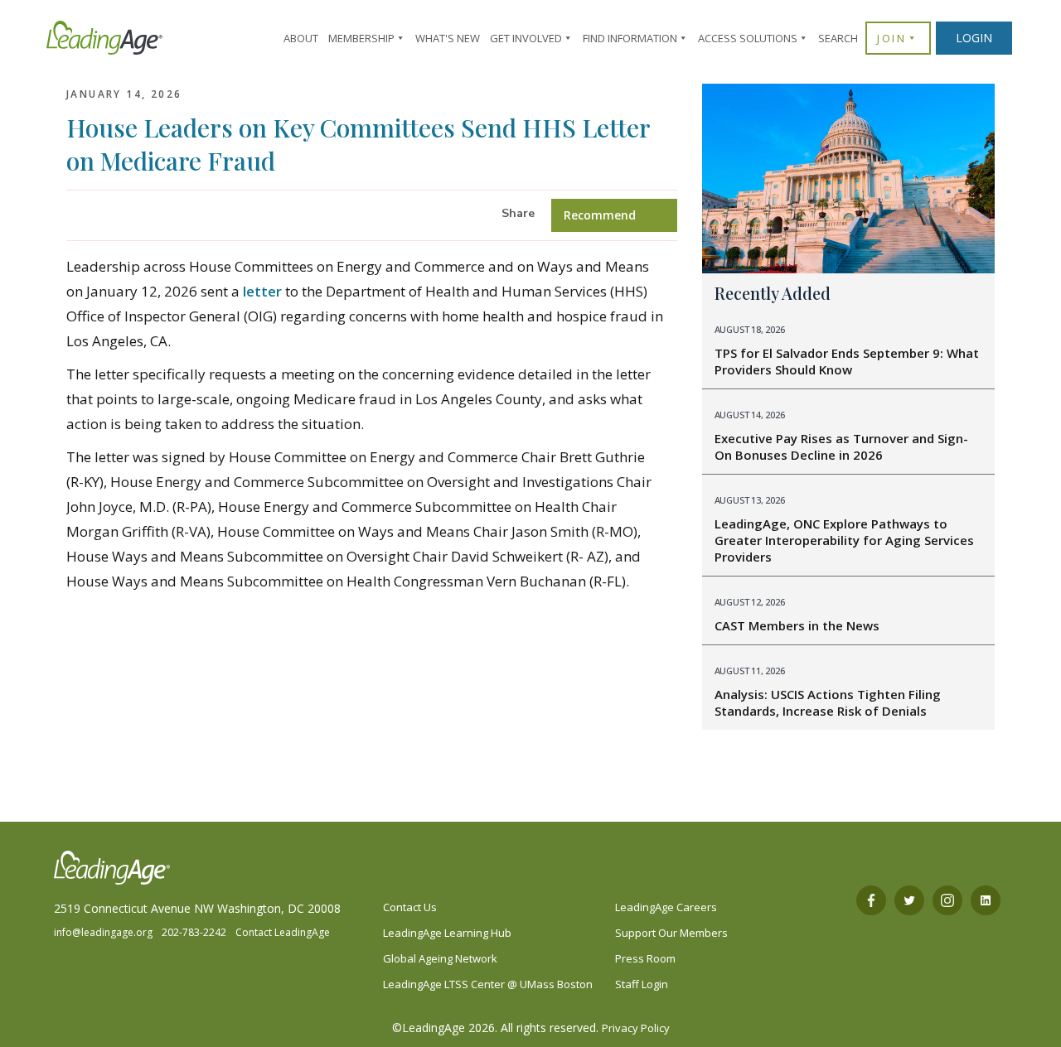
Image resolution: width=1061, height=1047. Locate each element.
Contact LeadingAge (282, 932)
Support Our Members (671, 932)
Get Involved (526, 38)
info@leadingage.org (103, 932)
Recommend (600, 215)
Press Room (645, 958)
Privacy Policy (636, 1027)
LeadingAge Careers (666, 907)
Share (518, 213)
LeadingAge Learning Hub (447, 932)
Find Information (630, 38)
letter (262, 291)
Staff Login (641, 984)
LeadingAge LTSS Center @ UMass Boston (488, 984)
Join (891, 38)
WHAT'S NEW (447, 38)
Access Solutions (747, 38)
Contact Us (410, 907)
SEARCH (838, 38)
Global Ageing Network (440, 958)
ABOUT (300, 38)
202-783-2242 (194, 932)
